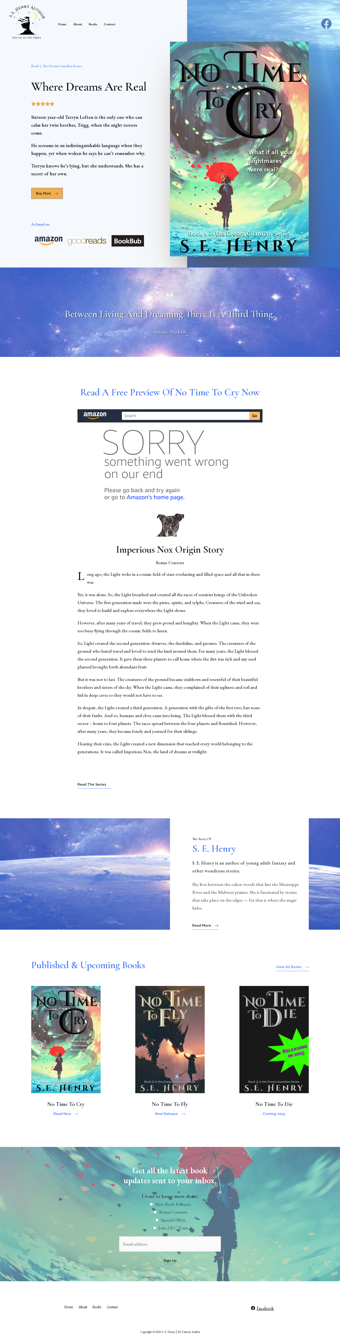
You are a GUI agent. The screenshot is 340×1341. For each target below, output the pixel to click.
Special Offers (173, 1220)
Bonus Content (173, 1212)
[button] (47, 193)
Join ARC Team (173, 1228)
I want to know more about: (170, 1196)
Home (62, 24)
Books (93, 24)
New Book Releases (173, 1204)
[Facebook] (326, 23)
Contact (109, 24)
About (77, 24)
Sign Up (170, 1261)
